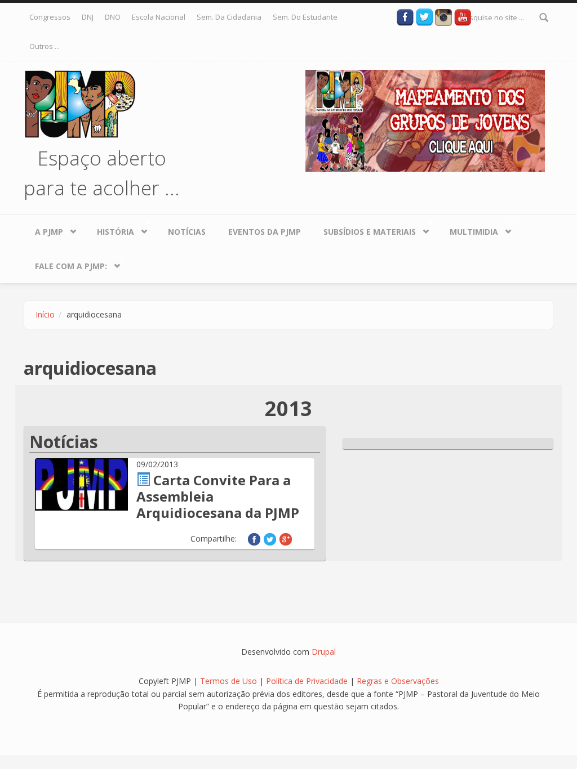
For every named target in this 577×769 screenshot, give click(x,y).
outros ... (44, 46)
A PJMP (43, 229)
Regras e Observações (398, 681)
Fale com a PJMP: (65, 263)
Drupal (324, 651)
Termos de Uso (228, 681)
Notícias (187, 231)
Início (45, 314)
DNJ (88, 17)
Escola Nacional (158, 17)
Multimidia (468, 229)
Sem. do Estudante (305, 17)
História (110, 229)
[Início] (80, 102)
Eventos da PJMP (264, 231)
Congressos (49, 17)
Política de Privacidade (308, 681)
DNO (113, 17)
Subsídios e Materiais (364, 229)
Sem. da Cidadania (229, 17)
